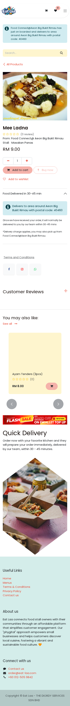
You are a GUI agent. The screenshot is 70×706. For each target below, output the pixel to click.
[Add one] (26, 161)
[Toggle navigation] (65, 11)
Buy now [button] (47, 170)
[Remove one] (8, 161)
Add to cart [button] (20, 170)
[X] (22, 269)
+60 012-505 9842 (20, 677)
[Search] (61, 53)
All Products (15, 64)
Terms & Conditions (16, 587)
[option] (35, 363)
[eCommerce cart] (46, 10)
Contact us (11, 595)
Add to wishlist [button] (18, 179)
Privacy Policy (12, 591)
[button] (52, 386)
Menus (7, 583)
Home (7, 578)
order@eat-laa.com (22, 673)
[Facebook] (9, 269)
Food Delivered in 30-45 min (22, 193)
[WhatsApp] (35, 269)
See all (8, 324)
